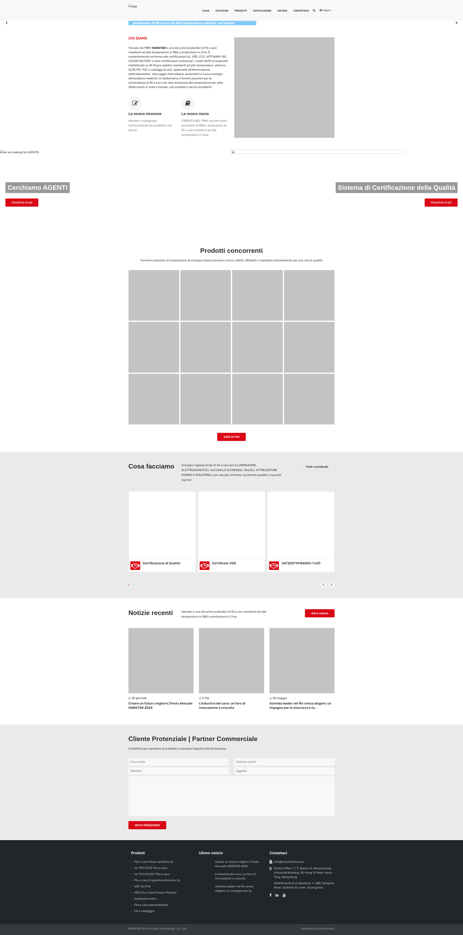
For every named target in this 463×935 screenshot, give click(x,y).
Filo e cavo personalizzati (151, 905)
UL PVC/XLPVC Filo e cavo (152, 874)
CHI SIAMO (222, 10)
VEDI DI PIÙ (231, 437)
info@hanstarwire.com (289, 861)
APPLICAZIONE (262, 10)
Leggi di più (161, 660)
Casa (205, 10)
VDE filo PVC (142, 886)
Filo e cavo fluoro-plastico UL (154, 861)
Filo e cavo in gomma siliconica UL (157, 880)
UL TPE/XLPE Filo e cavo (150, 868)
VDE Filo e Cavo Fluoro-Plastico (155, 892)
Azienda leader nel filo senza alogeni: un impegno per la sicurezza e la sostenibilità (300, 705)
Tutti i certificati (317, 466)
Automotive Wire (145, 898)
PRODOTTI (241, 10)
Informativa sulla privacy (318, 928)
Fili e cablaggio (144, 911)
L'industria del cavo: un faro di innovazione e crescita (222, 705)
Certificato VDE (224, 563)
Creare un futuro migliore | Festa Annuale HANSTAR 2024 (160, 705)
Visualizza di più (21, 202)
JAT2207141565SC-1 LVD (300, 563)
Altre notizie (319, 613)
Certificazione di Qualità (161, 563)
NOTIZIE (282, 10)
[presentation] (323, 584)
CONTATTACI (301, 10)
